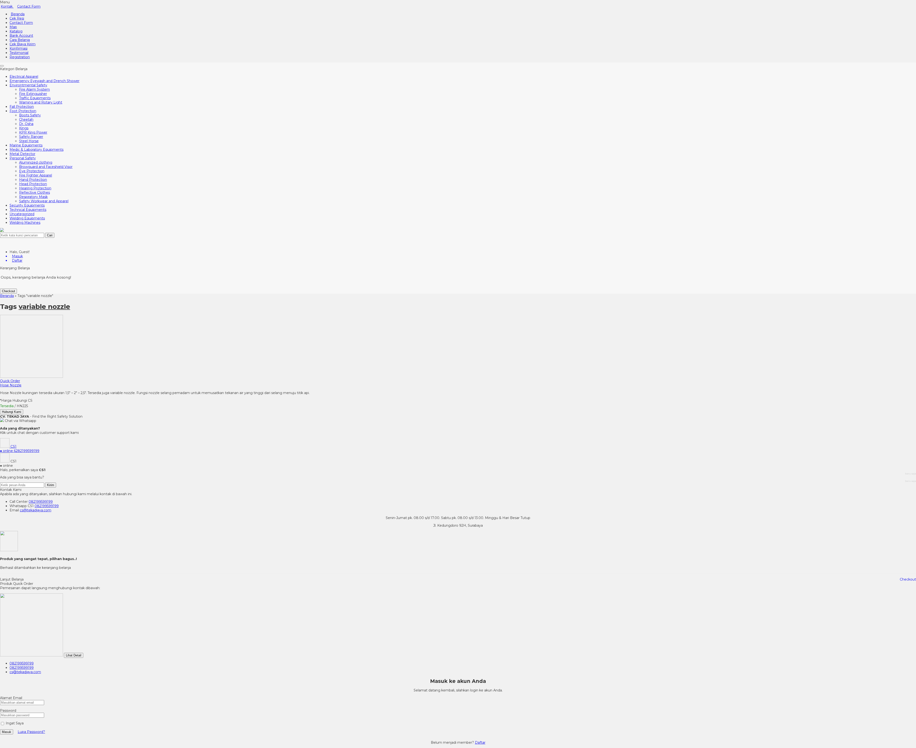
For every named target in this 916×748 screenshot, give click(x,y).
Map (13, 27)
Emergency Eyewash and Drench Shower (44, 81)
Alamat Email (11, 698)
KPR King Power (33, 132)
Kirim (50, 485)
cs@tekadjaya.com (35, 510)
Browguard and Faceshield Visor (46, 167)
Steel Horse (29, 141)
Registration (20, 57)
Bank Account (21, 35)
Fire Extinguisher (33, 94)
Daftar (480, 742)
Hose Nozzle (10, 385)
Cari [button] (49, 235)
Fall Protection (22, 106)
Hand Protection (33, 179)
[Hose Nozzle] (31, 376)
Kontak (7, 6)
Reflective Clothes (34, 192)
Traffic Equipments (35, 98)
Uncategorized (22, 214)
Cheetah (26, 119)
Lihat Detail (73, 655)
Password (8, 710)
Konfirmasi (18, 48)
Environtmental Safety (28, 85)
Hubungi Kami (11, 412)
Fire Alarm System (34, 89)
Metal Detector (22, 154)
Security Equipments (27, 205)
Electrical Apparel (24, 76)
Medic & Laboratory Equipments (36, 149)
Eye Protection (31, 171)
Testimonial (19, 53)
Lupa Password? (31, 732)
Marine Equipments (26, 145)
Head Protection (33, 184)
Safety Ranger (31, 137)
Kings (23, 128)
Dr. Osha (26, 124)
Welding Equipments (27, 218)
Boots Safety (30, 115)
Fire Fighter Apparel (35, 175)
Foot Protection (23, 111)
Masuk (6, 732)
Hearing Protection (35, 188)
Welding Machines (25, 222)
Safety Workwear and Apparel (43, 201)
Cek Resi (17, 18)
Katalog (16, 31)
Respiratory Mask (33, 197)
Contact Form (29, 6)
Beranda (18, 14)
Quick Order (10, 381)
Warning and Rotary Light (40, 102)
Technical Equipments (28, 210)
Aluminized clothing (35, 162)
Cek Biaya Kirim (23, 44)
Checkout (8, 291)
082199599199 (41, 501)
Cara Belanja (20, 40)
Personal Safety (23, 158)
